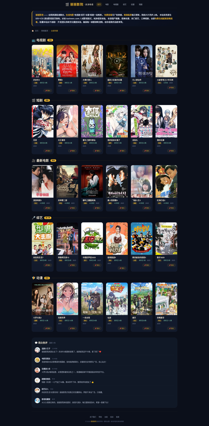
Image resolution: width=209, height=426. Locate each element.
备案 (117, 417)
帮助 (100, 417)
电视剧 (115, 4)
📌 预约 (47, 91)
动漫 (132, 4)
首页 (99, 4)
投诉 (111, 417)
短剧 (140, 4)
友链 (106, 417)
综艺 (124, 4)
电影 (107, 4)
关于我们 (93, 417)
